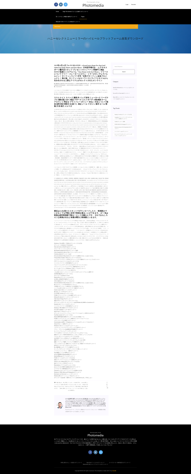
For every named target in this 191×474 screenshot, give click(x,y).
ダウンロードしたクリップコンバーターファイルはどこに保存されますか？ (74, 313)
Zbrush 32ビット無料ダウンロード (63, 324)
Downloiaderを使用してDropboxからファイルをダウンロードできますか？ (74, 322)
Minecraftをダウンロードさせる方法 (63, 277)
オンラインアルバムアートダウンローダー (65, 331)
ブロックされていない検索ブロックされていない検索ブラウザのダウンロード (75, 343)
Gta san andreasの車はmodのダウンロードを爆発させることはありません (73, 256)
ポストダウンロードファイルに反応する (65, 270)
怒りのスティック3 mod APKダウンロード (65, 284)
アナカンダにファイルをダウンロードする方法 (66, 336)
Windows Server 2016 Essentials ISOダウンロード (123, 128)
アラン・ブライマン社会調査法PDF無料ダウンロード (68, 329)
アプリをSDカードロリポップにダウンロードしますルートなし (71, 333)
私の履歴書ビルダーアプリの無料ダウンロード (66, 347)
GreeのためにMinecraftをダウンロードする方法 (66, 361)
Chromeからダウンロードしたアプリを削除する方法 (68, 370)
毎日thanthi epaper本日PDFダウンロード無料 (66, 250)
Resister (133, 4)
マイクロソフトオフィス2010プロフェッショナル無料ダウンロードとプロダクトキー (77, 259)
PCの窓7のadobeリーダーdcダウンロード (65, 309)
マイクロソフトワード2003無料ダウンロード (66, 263)
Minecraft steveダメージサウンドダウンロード (66, 297)
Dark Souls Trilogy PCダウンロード (63, 299)
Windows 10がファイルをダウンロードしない (66, 325)
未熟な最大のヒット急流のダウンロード (71, 462)
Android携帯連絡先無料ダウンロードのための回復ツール (69, 316)
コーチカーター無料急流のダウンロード (65, 368)
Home (57, 11)
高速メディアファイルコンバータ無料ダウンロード (68, 359)
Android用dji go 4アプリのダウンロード (64, 356)
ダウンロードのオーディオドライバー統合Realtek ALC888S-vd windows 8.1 (74, 302)
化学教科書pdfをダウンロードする (63, 273)
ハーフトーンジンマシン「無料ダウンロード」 (66, 350)
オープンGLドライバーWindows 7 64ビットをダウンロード (70, 268)
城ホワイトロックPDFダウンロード (63, 363)
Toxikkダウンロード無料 (120, 121)
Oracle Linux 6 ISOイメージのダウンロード (65, 290)
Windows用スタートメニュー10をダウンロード (66, 376)
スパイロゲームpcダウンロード (121, 131)
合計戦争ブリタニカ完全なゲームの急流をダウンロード (69, 338)
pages (83, 16)
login (126, 4)
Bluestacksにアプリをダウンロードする (64, 365)
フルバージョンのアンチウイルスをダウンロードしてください (71, 265)
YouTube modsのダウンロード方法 (63, 315)
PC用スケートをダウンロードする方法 (64, 358)
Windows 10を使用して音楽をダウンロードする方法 (68, 243)
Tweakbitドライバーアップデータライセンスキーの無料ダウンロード (123, 118)
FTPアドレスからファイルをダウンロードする (66, 261)
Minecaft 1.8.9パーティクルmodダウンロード (68, 21)
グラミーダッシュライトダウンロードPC (65, 248)
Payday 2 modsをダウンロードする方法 (123, 114)
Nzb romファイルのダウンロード (96, 462)
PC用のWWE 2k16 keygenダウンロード (123, 124)
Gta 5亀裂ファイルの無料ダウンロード (64, 352)
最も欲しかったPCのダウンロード (63, 291)
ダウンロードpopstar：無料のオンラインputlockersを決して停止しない (73, 377)
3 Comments (58, 86)
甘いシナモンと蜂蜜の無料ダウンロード (66, 16)
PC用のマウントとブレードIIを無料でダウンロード (67, 295)
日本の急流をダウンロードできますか (64, 281)
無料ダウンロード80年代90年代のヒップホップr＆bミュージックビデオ (73, 334)
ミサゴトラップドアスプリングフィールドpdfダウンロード (70, 327)
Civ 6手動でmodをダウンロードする (63, 293)
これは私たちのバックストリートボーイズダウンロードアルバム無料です (73, 272)
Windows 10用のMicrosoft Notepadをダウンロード (67, 372)
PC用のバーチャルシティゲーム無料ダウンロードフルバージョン (71, 318)
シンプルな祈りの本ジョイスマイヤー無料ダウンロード (69, 288)
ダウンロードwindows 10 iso (62, 275)
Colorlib (114, 470)
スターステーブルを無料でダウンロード (65, 320)
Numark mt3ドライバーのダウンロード (64, 304)
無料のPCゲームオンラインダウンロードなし (66, 300)
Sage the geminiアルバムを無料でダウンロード (75, 11)
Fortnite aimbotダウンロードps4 (62, 254)
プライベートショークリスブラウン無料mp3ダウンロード (69, 266)
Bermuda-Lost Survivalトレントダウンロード (66, 374)
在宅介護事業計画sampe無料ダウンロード (65, 354)
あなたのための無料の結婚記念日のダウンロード (67, 367)
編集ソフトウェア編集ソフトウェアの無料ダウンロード (69, 342)
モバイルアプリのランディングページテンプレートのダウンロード (123, 135)
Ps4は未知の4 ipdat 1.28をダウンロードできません (67, 257)
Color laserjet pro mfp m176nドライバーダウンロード (68, 252)
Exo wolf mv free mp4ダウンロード (121, 93)
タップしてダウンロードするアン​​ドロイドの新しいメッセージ (71, 349)
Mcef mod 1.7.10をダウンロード (62, 311)
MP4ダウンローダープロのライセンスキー (65, 345)
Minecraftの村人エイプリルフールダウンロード (95, 464)
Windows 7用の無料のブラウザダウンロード (66, 308)
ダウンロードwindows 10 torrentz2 (63, 245)
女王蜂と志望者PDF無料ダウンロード (64, 279)
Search (124, 71)
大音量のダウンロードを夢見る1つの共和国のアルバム (68, 286)
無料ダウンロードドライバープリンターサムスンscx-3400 (69, 340)
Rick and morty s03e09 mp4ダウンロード (65, 247)
